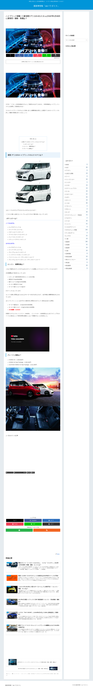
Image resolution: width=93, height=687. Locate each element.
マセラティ (76, 218)
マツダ (76, 221)
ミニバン (76, 224)
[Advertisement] (33, 24)
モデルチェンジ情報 (76, 230)
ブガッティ (76, 206)
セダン (76, 197)
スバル (76, 191)
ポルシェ (76, 209)
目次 (31, 138)
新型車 (76, 247)
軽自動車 (76, 265)
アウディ (76, 170)
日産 (33, 472)
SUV (76, 167)
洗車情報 (76, 253)
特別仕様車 (76, 256)
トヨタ (76, 203)
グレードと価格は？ (28, 148)
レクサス (76, 236)
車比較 (76, 262)
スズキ (76, 185)
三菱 (76, 238)
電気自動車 (76, 268)
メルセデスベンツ (76, 227)
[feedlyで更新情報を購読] (19, 530)
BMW (76, 164)
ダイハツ (76, 200)
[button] (55, 55)
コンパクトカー (10, 472)
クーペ (76, 176)
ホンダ (76, 212)
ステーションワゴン (76, 188)
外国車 (76, 244)
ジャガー (76, 182)
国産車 (29, 472)
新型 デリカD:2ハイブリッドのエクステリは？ (33, 141)
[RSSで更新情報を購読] (46, 530)
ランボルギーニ (76, 233)
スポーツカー (76, 194)
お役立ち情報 (76, 173)
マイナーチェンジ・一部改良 (20, 472)
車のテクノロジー (76, 259)
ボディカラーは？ (29, 144)
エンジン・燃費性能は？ (30, 146)
